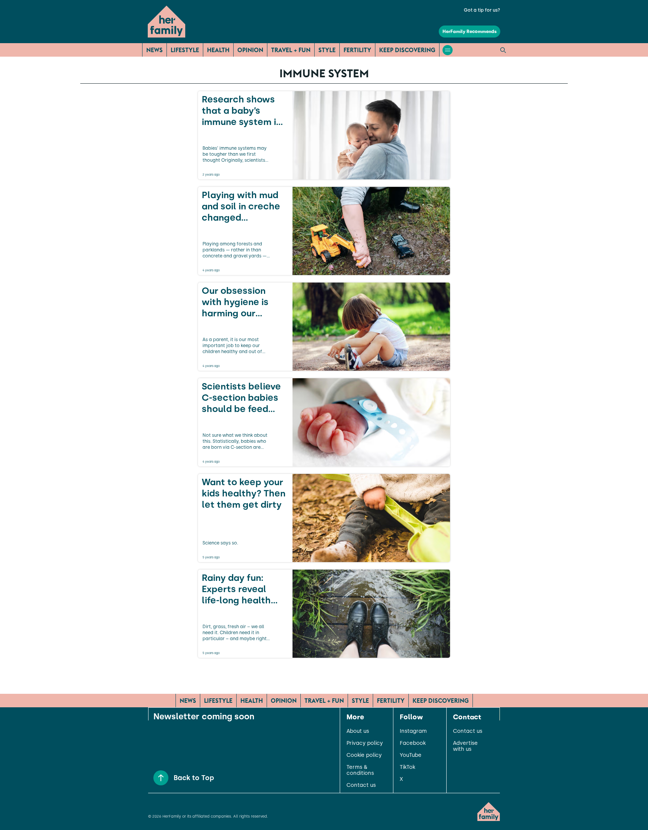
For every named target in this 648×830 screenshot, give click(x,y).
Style (327, 50)
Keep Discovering (407, 50)
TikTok (407, 767)
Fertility (357, 50)
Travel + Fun (290, 50)
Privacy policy (364, 743)
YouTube (411, 755)
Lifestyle (185, 50)
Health (218, 50)
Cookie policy (364, 755)
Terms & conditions (360, 770)
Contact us (361, 785)
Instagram (413, 731)
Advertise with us (465, 746)
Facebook (413, 743)
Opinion (250, 50)
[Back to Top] (160, 777)
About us (357, 731)
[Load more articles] (324, 674)
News (154, 50)
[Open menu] (447, 50)
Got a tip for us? (482, 10)
